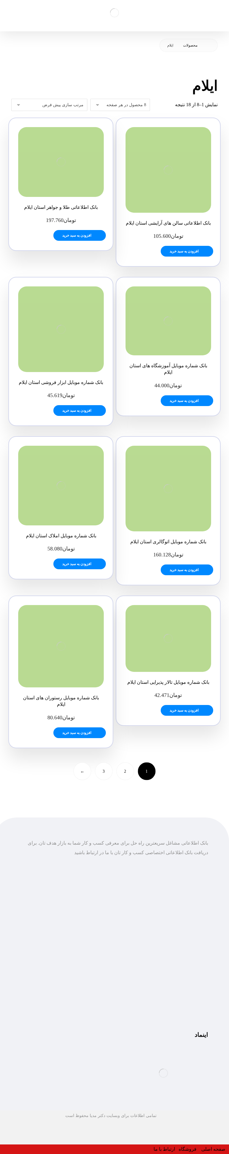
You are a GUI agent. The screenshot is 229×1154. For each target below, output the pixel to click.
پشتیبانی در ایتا (194, 1004)
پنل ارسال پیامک (192, 925)
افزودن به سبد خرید (184, 251)
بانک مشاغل (196, 915)
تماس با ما (198, 934)
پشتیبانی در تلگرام (190, 985)
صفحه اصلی (196, 906)
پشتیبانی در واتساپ (189, 995)
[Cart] (16, 12)
